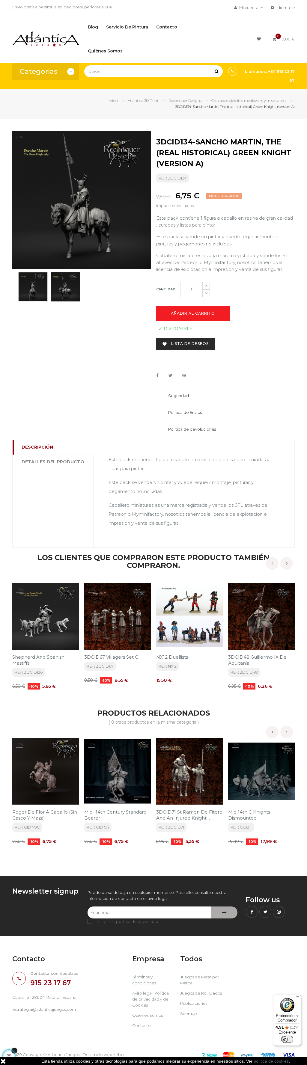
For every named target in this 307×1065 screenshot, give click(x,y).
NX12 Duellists (172, 657)
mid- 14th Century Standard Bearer (115, 815)
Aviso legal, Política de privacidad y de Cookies (150, 999)
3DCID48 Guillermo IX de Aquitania (257, 660)
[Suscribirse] (224, 912)
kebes (119, 1054)
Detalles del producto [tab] (53, 461)
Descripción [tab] (37, 447)
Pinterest (184, 375)
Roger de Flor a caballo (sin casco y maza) (44, 815)
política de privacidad (137, 921)
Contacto (141, 1025)
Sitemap (188, 1013)
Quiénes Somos (147, 1015)
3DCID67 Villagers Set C (111, 657)
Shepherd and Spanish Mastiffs (38, 660)
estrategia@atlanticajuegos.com (44, 1009)
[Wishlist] (259, 39)
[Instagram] (279, 912)
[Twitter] (265, 912)
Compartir (157, 375)
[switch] (287, 1039)
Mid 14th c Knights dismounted (249, 815)
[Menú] (297, 998)
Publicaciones (193, 1003)
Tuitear (170, 375)
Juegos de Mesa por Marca (199, 980)
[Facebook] (252, 912)
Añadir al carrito (193, 313)
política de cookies (271, 1061)
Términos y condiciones (144, 980)
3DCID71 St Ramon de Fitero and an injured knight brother (189, 815)
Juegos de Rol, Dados (201, 993)
